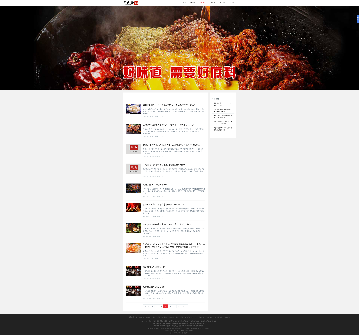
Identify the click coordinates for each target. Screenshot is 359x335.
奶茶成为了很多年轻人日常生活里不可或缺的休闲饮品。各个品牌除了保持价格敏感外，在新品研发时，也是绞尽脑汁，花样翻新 (174, 245)
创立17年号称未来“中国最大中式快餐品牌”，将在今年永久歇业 (171, 145)
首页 (184, 3)
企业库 (214, 317)
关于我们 (222, 3)
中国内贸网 (209, 317)
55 (174, 306)
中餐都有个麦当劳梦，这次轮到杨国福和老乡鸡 (164, 165)
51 (157, 306)
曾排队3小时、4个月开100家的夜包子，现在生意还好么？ (169, 105)
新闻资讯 (202, 3)
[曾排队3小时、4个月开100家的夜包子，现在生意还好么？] (133, 109)
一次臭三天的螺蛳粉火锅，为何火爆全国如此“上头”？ (167, 224)
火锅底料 (192, 3)
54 (170, 306)
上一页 (147, 306)
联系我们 (231, 3)
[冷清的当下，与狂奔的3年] (133, 188)
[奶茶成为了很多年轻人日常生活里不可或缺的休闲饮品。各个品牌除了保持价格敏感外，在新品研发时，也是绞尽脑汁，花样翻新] (133, 248)
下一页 (184, 306)
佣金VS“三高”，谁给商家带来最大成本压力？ (163, 204)
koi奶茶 (150, 317)
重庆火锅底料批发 (158, 317)
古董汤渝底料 (201, 317)
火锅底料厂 (213, 3)
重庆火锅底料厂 (180, 317)
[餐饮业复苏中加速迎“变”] (133, 271)
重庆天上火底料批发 (169, 317)
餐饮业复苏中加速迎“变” (154, 267)
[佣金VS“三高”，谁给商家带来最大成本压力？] (133, 207)
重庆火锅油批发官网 (191, 317)
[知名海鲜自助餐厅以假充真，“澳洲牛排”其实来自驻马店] (133, 129)
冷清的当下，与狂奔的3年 (155, 185)
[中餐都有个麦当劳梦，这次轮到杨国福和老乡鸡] (133, 169)
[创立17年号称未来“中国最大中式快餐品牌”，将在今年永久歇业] (133, 149)
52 (161, 306)
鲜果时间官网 (226, 317)
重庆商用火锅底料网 (142, 317)
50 (152, 306)
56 (179, 306)
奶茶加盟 (219, 317)
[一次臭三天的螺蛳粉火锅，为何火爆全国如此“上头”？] (133, 228)
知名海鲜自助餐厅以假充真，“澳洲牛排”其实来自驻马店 (168, 125)
